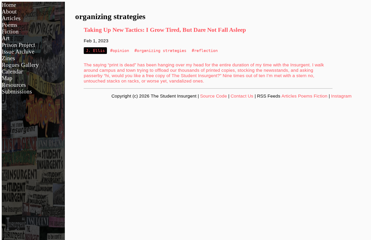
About (9, 11)
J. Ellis (95, 50)
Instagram (341, 96)
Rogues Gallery (20, 65)
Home (9, 5)
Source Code (213, 96)
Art (6, 38)
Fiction (10, 31)
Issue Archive (18, 51)
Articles (11, 18)
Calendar (12, 71)
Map (7, 78)
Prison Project (18, 45)
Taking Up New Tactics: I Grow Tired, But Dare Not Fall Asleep (165, 29)
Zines (8, 58)
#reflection (205, 50)
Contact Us (242, 96)
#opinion (119, 50)
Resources (14, 85)
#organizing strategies (160, 50)
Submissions (17, 91)
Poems (9, 25)
